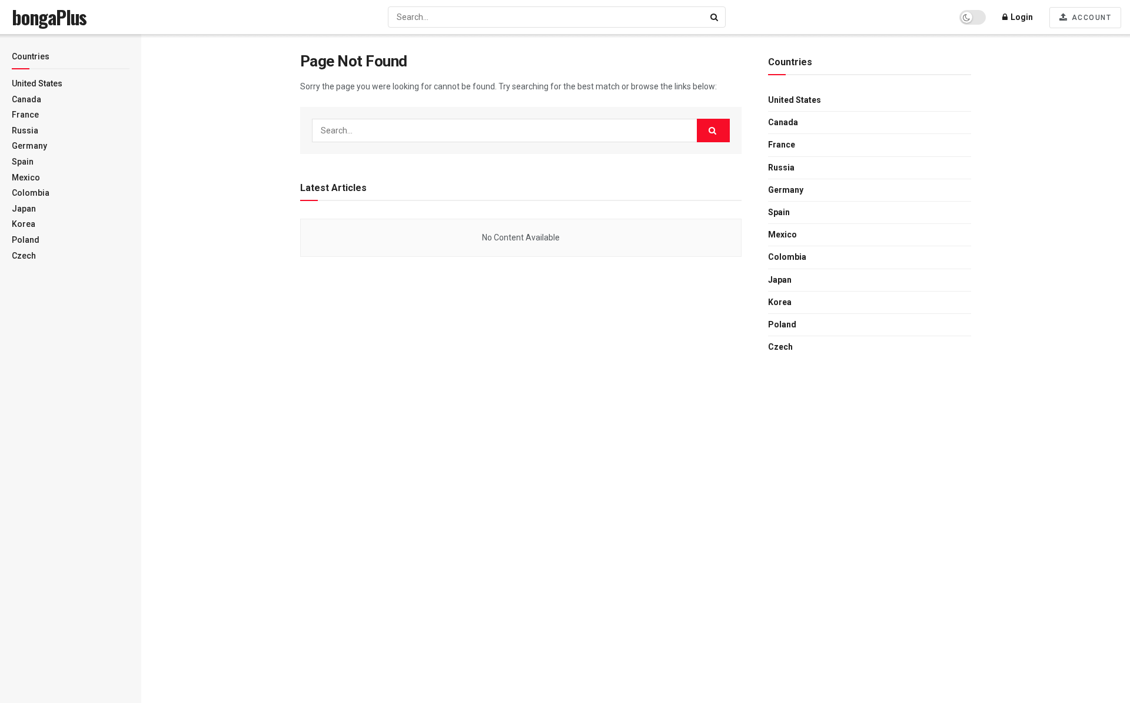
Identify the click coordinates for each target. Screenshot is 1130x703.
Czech (24, 255)
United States (37, 83)
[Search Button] (715, 17)
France (25, 114)
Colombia (30, 192)
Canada (26, 99)
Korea (23, 224)
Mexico (26, 177)
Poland (25, 240)
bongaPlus (49, 17)
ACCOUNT (1090, 18)
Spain (23, 161)
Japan (24, 208)
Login (1021, 17)
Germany (29, 145)
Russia (25, 130)
